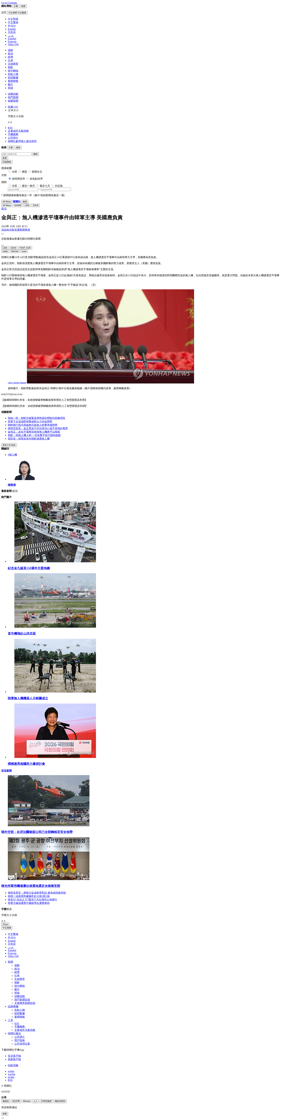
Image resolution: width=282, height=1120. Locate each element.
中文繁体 (13, 934)
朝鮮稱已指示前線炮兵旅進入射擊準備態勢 (32, 425)
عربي (11, 947)
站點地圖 (13, 1065)
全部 (14, 171)
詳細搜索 (7, 162)
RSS (10, 127)
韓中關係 (13, 70)
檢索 (5, 158)
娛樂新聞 (13, 100)
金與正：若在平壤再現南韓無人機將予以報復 (34, 431)
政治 (10, 53)
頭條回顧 (13, 94)
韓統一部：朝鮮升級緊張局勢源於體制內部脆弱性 (36, 418)
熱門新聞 (13, 97)
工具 (10, 1020)
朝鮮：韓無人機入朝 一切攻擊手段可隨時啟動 (34, 435)
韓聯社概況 (14, 1033)
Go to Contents (9, 2)
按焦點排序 (36, 178)
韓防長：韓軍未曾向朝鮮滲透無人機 (29, 438)
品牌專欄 (13, 1006)
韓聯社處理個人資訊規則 (22, 141)
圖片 (10, 84)
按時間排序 (18, 178)
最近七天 (45, 185)
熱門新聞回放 (22, 999)
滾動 (10, 50)
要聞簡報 (13, 81)
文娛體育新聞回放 (24, 1003)
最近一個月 (28, 185)
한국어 (12, 937)
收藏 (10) (13, 106)
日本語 (12, 943)
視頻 (10, 87)
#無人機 (12, 454)
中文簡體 (7, 928)
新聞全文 (37, 171)
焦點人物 (13, 74)
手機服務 (13, 134)
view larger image (17, 382)
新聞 (10, 961)
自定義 (59, 185)
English (12, 940)
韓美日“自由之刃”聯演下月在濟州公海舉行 (32, 899)
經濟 (10, 57)
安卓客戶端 (14, 1055)
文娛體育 (13, 63)
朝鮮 (10, 67)
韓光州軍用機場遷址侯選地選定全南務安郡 (30, 886)
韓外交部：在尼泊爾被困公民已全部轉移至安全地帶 (37, 832)
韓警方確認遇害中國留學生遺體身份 (29, 903)
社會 (10, 60)
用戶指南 (19, 1040)
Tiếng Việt (13, 956)
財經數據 (13, 77)
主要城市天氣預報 (18, 130)
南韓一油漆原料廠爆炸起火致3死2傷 (29, 896)
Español (12, 950)
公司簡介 (13, 137)
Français (12, 953)
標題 (24, 171)
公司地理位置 (22, 1043)
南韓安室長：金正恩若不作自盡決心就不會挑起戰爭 (38, 428)
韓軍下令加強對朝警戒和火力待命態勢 (30, 421)
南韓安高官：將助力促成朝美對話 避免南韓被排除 (37, 892)
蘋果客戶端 (14, 1059)
